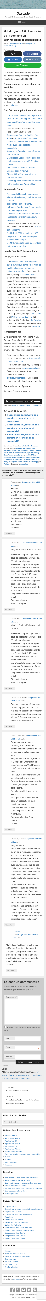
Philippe (29, 43)
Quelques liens (10, 1259)
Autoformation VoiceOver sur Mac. (18, 1180)
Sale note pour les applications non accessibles (22, 1154)
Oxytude (23, 13)
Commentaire (11, 997)
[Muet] (31, 401)
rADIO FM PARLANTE (21, 316)
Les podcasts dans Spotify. (15, 1233)
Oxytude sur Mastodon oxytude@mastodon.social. (24, 1209)
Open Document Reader (21, 457)
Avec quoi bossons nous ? (15, 1253)
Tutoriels (8, 1159)
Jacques (17, 932)
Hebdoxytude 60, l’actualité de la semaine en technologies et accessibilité (22, 418)
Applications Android (12, 1138)
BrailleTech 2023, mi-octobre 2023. (23, 233)
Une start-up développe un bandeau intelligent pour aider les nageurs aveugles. (23, 217)
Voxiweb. (36, 326)
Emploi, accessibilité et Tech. (16, 1191)
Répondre (9, 533)
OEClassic (8, 457)
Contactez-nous (11, 1264)
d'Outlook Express (19, 452)
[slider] (37, 401)
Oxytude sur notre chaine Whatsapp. (18, 1214)
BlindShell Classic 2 (28, 450)
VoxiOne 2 (26, 462)
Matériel (8, 1157)
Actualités (27, 446)
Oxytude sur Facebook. (13, 1211)
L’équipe (8, 1251)
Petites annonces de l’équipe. (16, 1185)
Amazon (16, 1279)
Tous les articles (11, 1135)
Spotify (35, 1290)
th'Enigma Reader (15, 462)
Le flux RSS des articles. (14, 1219)
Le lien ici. (14, 105)
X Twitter (18, 1290)
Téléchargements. (11, 1193)
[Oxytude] (23, 8)
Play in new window (21, 405)
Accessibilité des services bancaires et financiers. (23, 1188)
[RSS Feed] (29, 1290)
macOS (27, 455)
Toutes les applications (13, 1151)
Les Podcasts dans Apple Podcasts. (18, 1227)
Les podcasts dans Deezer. (15, 1235)
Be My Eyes (16, 450)
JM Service (36, 320)
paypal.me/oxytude (30, 367)
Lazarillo (17, 455)
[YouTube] (23, 1290)
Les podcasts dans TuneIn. (15, 1238)
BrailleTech (8, 452)
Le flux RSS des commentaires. (17, 1222)
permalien (24, 464)
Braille (38, 450)
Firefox (10, 455)
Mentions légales (11, 1267)
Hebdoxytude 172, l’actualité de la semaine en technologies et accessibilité (23, 428)
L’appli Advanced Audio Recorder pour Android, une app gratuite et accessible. (24, 144)
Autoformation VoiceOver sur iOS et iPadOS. (21, 1177)
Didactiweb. (36, 313)
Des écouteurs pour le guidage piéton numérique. (23, 1183)
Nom (7, 1038)
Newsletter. (9, 1217)
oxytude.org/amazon (16, 377)
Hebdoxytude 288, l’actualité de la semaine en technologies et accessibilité (23, 437)
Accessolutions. (29, 274)
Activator (18, 448)
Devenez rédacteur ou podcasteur (17, 1256)
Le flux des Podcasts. (13, 1225)
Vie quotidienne (10, 1162)
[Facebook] (12, 1290)
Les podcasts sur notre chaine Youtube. (19, 1230)
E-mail (8, 1047)
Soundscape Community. (25, 138)
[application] (23, 401)
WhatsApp (34, 462)
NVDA (33, 455)
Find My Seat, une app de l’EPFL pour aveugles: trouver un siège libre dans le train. (24, 122)
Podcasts (34, 446)
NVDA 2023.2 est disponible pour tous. (24, 115)
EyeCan (30, 452)
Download (36, 405)
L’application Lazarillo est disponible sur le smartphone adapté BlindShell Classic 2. (23, 161)
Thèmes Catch (30, 1297)
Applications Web (11, 1146)
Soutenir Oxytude (11, 1261)
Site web (9, 1056)
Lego (22, 455)
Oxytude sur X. (10, 1206)
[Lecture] (7, 401)
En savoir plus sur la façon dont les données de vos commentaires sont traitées (22, 1075)
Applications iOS (11, 1141)
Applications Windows (13, 1149)
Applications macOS (12, 1143)
